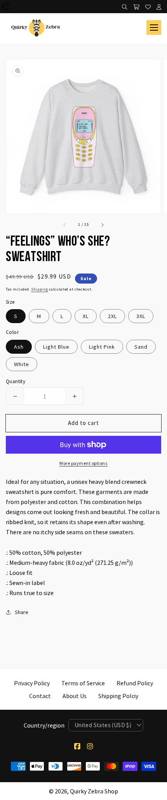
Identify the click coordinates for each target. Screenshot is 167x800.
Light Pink (102, 346)
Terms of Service (83, 683)
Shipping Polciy (118, 696)
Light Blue (56, 346)
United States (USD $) (103, 725)
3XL (140, 316)
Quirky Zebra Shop (94, 791)
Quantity (15, 381)
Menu (153, 27)
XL (86, 316)
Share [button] (21, 612)
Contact (40, 696)
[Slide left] (64, 224)
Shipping (39, 289)
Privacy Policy (32, 683)
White (21, 364)
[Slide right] (102, 224)
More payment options (83, 463)
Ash (19, 346)
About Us (75, 696)
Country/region (44, 725)
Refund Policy (135, 683)
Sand (141, 346)
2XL (112, 316)
